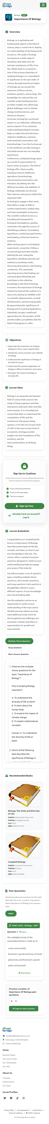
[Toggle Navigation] (43, 5)
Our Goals (7, 1086)
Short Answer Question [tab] (18, 654)
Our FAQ (6, 1066)
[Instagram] (23, 1098)
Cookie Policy (37, 1110)
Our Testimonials (9, 1063)
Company (6, 1078)
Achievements (8, 1082)
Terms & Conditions (16, 1113)
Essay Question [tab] (15, 648)
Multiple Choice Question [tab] (19, 641)
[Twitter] (5, 1098)
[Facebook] (11, 1098)
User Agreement (23, 1110)
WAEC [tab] (11, 914)
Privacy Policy (9, 1110)
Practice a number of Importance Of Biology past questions (22, 992)
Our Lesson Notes (10, 1059)
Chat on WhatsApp (13, 1044)
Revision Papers (9, 1055)
